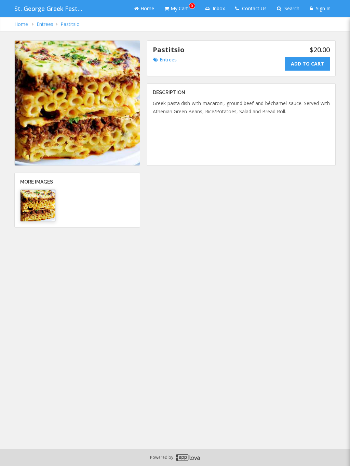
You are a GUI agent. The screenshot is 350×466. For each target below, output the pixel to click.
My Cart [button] (182, 7)
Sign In (322, 8)
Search (291, 8)
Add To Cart (307, 63)
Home (147, 8)
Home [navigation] (21, 24)
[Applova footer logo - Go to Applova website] (188, 457)
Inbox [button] (218, 8)
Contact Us (254, 8)
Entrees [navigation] (45, 24)
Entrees (168, 59)
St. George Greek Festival (48, 8)
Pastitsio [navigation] (70, 24)
